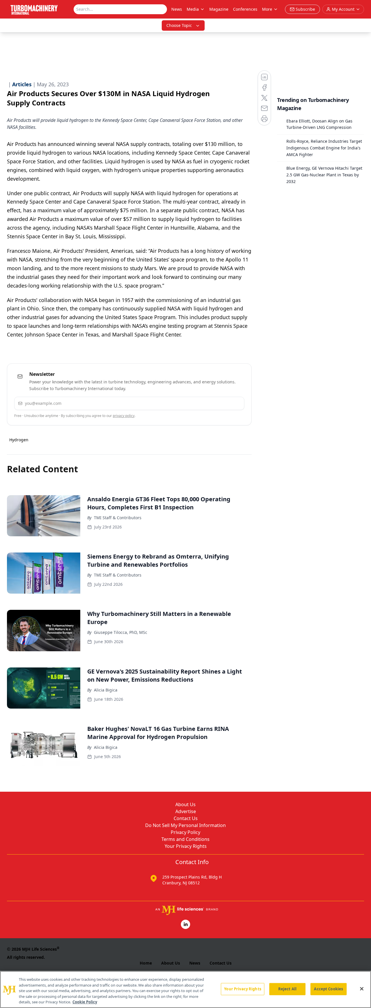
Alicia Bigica (105, 690)
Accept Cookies (328, 988)
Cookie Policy (84, 1002)
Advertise (185, 811)
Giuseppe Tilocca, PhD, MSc (120, 632)
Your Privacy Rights (186, 846)
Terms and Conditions (185, 839)
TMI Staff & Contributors (117, 517)
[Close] (361, 989)
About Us (185, 804)
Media (193, 9)
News (176, 9)
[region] (185, 989)
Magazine (218, 9)
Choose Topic (179, 25)
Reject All (287, 988)
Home (146, 963)
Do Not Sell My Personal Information (185, 825)
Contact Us (186, 818)
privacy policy (123, 415)
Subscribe (222, 403)
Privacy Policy (185, 832)
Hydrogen (18, 439)
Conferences (245, 9)
